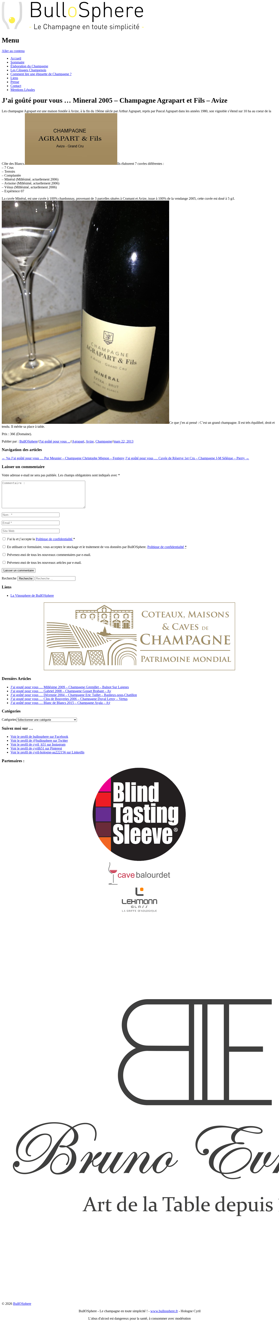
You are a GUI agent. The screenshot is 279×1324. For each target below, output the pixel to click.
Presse (14, 82)
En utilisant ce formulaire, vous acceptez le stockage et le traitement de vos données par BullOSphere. (97, 547)
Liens (14, 78)
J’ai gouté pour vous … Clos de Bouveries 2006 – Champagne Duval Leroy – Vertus (69, 699)
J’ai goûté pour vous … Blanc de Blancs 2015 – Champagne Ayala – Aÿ (60, 703)
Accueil (15, 58)
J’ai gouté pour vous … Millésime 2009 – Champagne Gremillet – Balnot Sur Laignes (69, 687)
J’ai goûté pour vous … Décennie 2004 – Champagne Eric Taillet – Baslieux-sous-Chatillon (73, 695)
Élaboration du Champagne (29, 66)
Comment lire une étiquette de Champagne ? (40, 74)
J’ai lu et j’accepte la (41, 539)
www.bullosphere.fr (164, 1311)
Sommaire (17, 62)
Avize (90, 441)
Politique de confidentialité (54, 539)
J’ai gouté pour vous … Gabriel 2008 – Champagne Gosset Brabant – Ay (60, 691)
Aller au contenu (13, 51)
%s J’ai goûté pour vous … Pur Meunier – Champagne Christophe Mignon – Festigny (63, 458)
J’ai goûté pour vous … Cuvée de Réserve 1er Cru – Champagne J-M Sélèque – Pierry (187, 458)
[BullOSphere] (73, 29)
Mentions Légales (22, 90)
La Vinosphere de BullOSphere (32, 595)
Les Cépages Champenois (28, 70)
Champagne (103, 441)
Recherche (9, 578)
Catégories (9, 719)
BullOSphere (28, 441)
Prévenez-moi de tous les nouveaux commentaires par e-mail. (49, 555)
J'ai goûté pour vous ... (54, 441)
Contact (15, 86)
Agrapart (78, 441)
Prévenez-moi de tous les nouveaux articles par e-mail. (44, 562)
